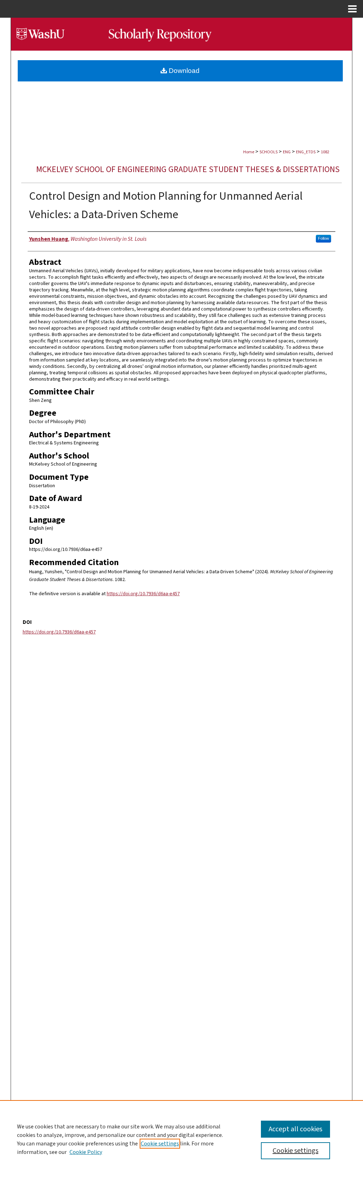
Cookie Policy (85, 1152)
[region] (181, 1139)
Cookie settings (160, 1144)
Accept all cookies (295, 1129)
